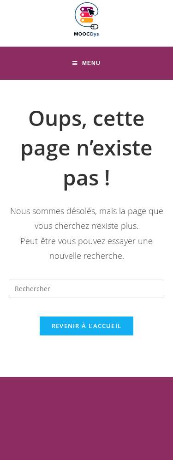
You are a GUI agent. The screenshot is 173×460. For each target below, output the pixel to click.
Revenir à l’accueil (87, 326)
